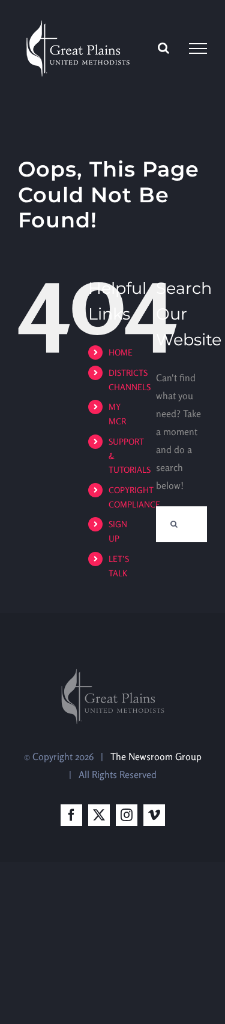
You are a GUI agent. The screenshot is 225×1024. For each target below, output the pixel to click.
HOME (121, 352)
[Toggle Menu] (198, 48)
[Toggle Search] (163, 48)
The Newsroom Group (156, 756)
